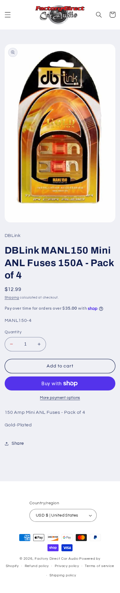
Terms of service (99, 566)
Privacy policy (67, 566)
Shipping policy (63, 575)
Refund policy (37, 566)
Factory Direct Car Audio (57, 558)
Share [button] (18, 443)
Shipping (12, 297)
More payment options (60, 398)
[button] (7, 14)
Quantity (13, 332)
